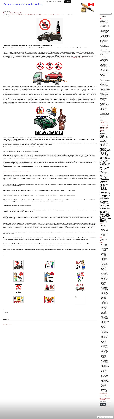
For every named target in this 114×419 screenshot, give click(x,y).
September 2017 (104, 259)
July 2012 (102, 323)
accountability (105, 136)
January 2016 (103, 273)
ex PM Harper (105, 159)
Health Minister (19, 14)
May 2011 (102, 341)
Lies (108, 189)
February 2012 (103, 330)
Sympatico (108, 212)
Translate (104, 16)
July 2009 (102, 369)
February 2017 (103, 262)
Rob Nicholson (103, 207)
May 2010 (102, 356)
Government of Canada (104, 167)
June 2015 (103, 282)
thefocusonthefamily (104, 233)
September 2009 (104, 366)
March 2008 (103, 389)
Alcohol (7, 16)
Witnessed (103, 235)
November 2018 (104, 248)
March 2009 (103, 374)
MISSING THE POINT (105, 229)
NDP (40, 14)
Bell (105, 139)
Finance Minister (103, 164)
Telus (100, 216)
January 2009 (103, 376)
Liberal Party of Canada (103, 187)
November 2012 (104, 318)
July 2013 (102, 308)
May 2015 (102, 283)
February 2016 (103, 272)
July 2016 (102, 267)
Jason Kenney (102, 175)
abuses (102, 135)
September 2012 (104, 321)
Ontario (106, 201)
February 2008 (103, 390)
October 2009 (103, 365)
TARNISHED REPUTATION (105, 214)
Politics (106, 204)
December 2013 (104, 302)
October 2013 (103, 304)
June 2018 (103, 250)
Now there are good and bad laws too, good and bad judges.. (105, 53)
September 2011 (104, 336)
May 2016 (102, 268)
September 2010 (104, 351)
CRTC (107, 155)
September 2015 (104, 278)
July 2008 (102, 384)
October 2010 (103, 350)
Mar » (103, 131)
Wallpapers (103, 234)
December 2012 (104, 317)
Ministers (37, 14)
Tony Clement (106, 216)
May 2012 (102, 326)
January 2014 (103, 301)
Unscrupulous (105, 218)
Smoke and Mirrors (104, 85)
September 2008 (104, 381)
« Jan (101, 131)
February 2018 (103, 255)
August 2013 (103, 307)
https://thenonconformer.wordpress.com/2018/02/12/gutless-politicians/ (16, 171)
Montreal (101, 197)
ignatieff (103, 172)
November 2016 (104, 265)
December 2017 (104, 258)
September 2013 (104, 306)
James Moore (104, 174)
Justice (106, 183)
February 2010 (103, 360)
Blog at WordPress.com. (7, 324)
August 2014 (103, 294)
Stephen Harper (103, 211)
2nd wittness (103, 225)
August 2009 (103, 367)
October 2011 (103, 335)
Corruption (104, 155)
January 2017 (103, 263)
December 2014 (104, 289)
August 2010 (103, 352)
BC (103, 139)
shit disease (102, 209)
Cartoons (106, 145)
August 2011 (103, 337)
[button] (18, 265)
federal (108, 163)
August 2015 (103, 279)
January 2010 (103, 361)
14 (103, 127)
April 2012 (103, 327)
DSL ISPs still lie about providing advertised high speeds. (104, 73)
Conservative (103, 148)
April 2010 (103, 357)
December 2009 (104, 362)
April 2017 (103, 260)
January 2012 (103, 331)
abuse (102, 134)
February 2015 (103, 287)
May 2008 (102, 386)
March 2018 (103, 254)
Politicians (51, 14)
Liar (104, 184)
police (101, 204)
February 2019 (103, 244)
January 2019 (103, 245)
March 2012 (103, 328)
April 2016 (103, 269)
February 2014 (103, 299)
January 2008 (103, 391)
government (105, 165)
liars (107, 184)
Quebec (102, 205)
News (107, 198)
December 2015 (104, 274)
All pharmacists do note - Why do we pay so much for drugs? (105, 26)
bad (104, 137)
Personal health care (104, 230)
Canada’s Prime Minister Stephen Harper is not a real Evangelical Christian (105, 36)
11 (100, 127)
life (9, 16)
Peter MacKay (104, 202)
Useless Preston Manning (103, 220)
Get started (68, 1)
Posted (102, 231)
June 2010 (103, 355)
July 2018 (102, 249)
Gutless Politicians (104, 110)
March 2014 (103, 298)
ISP (106, 172)
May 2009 (102, 371)
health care (105, 169)
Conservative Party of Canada (105, 152)
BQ (106, 139)
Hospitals (102, 171)
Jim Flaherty (104, 179)
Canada (103, 140)
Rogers (108, 208)
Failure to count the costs (105, 80)
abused (105, 133)
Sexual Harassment (104, 112)
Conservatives (10, 14)
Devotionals (103, 226)
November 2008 (104, 379)
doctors (101, 157)
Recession (102, 207)
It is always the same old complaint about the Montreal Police (105, 83)
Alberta (101, 137)
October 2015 (103, 277)
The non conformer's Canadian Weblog (23, 4)
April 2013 (103, 312)
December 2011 (104, 332)
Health (15, 14)
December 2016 (104, 264)
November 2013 (104, 303)
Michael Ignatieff (105, 194)
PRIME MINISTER (56, 14)
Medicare (102, 194)
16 (106, 127)
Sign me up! (103, 404)
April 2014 (103, 297)
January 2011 (103, 346)
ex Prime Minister (103, 162)
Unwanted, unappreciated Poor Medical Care (103, 102)
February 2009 (103, 375)
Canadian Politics (103, 145)
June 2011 (103, 340)
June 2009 (103, 370)
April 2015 (103, 284)
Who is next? (103, 95)
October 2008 (103, 380)
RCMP (106, 205)
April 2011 (103, 342)
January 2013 (103, 316)
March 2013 (103, 313)
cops (101, 155)
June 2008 (103, 385)
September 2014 (104, 293)
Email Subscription (103, 393)
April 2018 (103, 253)
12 (101, 127)
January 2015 (103, 288)
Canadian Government (104, 142)
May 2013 (102, 311)
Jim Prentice (104, 180)
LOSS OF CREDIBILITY (105, 191)
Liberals (33, 14)
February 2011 (103, 345)
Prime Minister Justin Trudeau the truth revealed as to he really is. (104, 60)
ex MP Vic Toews (103, 158)
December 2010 (104, 347)
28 (103, 130)
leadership (101, 184)
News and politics (45, 14)
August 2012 (103, 322)
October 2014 (103, 292)
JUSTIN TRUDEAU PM (27, 14)
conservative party (105, 149)
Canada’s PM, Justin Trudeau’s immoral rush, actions (104, 98)
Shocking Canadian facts (105, 94)
